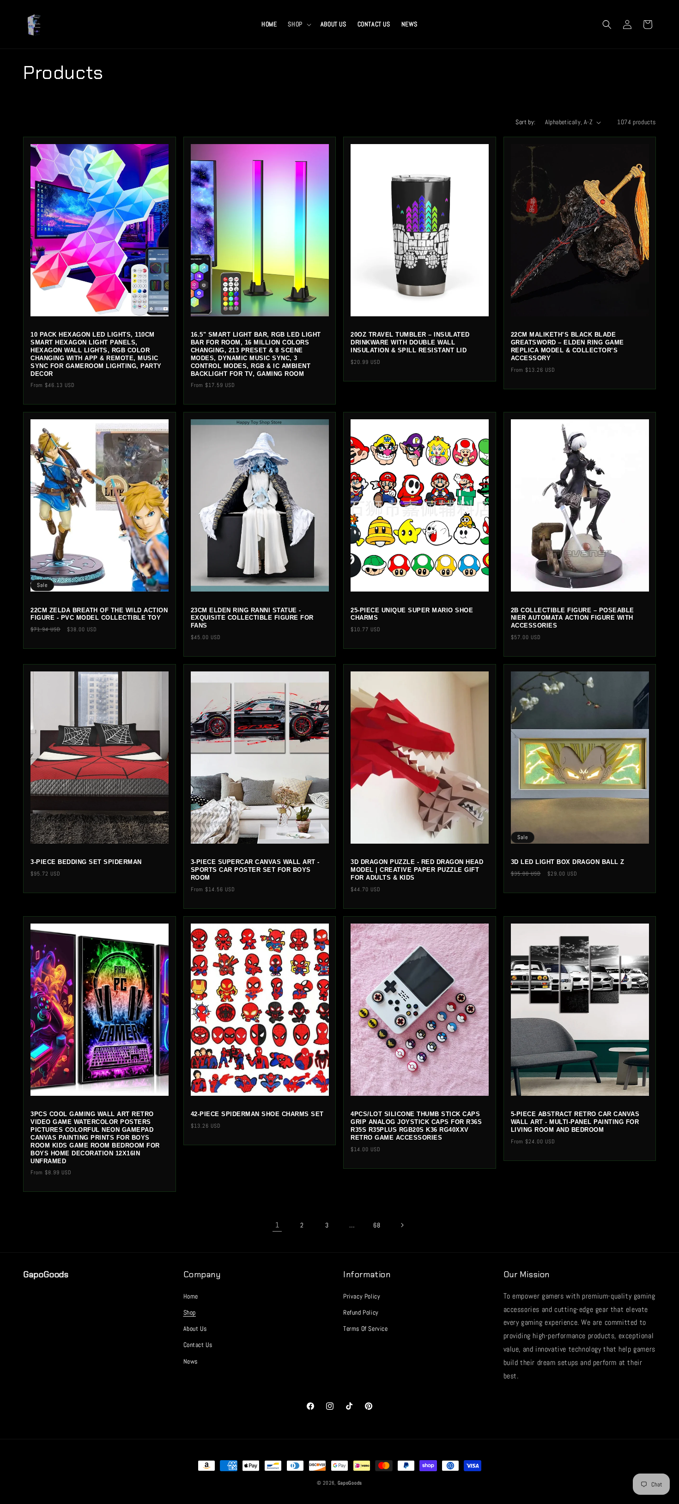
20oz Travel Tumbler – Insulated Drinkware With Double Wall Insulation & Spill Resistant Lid (410, 342)
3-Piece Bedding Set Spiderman (86, 861)
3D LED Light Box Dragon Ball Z (567, 861)
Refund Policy (361, 1312)
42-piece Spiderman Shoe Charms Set (257, 1114)
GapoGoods (350, 1483)
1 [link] (277, 1225)
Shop (189, 1312)
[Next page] (402, 1225)
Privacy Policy (361, 1296)
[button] (298, 24)
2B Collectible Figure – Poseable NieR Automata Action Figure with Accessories (572, 618)
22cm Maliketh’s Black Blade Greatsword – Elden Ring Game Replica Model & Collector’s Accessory (567, 346)
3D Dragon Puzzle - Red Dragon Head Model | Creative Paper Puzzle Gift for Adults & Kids (417, 869)
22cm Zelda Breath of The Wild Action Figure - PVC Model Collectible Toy (99, 614)
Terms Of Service (365, 1328)
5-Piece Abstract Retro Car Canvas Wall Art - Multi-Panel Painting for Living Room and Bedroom (575, 1122)
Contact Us (197, 1345)
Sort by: (525, 122)
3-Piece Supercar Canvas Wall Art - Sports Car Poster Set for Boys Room (255, 869)
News (190, 1361)
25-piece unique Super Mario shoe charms (412, 614)
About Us (195, 1328)
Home (190, 1296)
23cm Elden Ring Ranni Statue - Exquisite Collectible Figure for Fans (252, 618)
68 (376, 1225)
